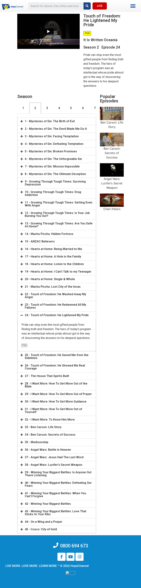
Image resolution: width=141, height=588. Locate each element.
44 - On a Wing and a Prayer (43, 521)
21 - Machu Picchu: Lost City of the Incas (53, 286)
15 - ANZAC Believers (40, 241)
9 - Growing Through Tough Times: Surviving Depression (55, 183)
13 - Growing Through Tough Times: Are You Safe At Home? (59, 225)
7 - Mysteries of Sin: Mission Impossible (52, 166)
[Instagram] (79, 557)
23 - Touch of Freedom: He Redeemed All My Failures (55, 306)
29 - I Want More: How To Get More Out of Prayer (58, 394)
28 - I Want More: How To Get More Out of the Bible (56, 385)
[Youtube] (70, 557)
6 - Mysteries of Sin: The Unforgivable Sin (53, 159)
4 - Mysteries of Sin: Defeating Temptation (54, 144)
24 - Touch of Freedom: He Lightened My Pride (57, 315)
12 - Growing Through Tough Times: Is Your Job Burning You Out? (57, 214)
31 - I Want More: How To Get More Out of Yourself (53, 410)
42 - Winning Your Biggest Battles (48, 503)
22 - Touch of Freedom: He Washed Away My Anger (55, 295)
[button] (133, 6)
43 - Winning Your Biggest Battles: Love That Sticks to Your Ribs (55, 513)
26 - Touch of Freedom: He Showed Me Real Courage (55, 367)
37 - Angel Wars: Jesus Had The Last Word (54, 457)
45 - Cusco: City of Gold (41, 529)
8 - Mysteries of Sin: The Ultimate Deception (55, 174)
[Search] (87, 6)
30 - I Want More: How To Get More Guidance (55, 401)
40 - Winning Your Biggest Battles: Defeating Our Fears (58, 484)
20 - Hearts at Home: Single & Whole (50, 279)
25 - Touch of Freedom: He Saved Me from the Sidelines (56, 356)
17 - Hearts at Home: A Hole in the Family (53, 256)
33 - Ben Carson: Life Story (43, 427)
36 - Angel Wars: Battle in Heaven (48, 449)
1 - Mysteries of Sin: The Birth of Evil (50, 121)
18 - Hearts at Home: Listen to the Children (54, 264)
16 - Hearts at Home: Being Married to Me (53, 249)
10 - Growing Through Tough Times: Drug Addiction (53, 193)
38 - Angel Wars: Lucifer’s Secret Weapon (53, 465)
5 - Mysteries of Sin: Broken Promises (51, 151)
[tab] (57, 121)
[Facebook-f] (61, 557)
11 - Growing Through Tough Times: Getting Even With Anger (58, 204)
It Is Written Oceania (100, 40)
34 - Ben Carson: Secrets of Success (50, 434)
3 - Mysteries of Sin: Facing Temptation (52, 136)
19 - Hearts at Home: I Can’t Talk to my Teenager (58, 271)
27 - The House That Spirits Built (47, 376)
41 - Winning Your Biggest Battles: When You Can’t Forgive (55, 495)
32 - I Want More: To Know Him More (50, 419)
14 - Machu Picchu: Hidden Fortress (49, 234)
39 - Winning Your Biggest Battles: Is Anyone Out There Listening (58, 474)
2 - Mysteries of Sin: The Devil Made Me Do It (56, 129)
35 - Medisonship (36, 442)
